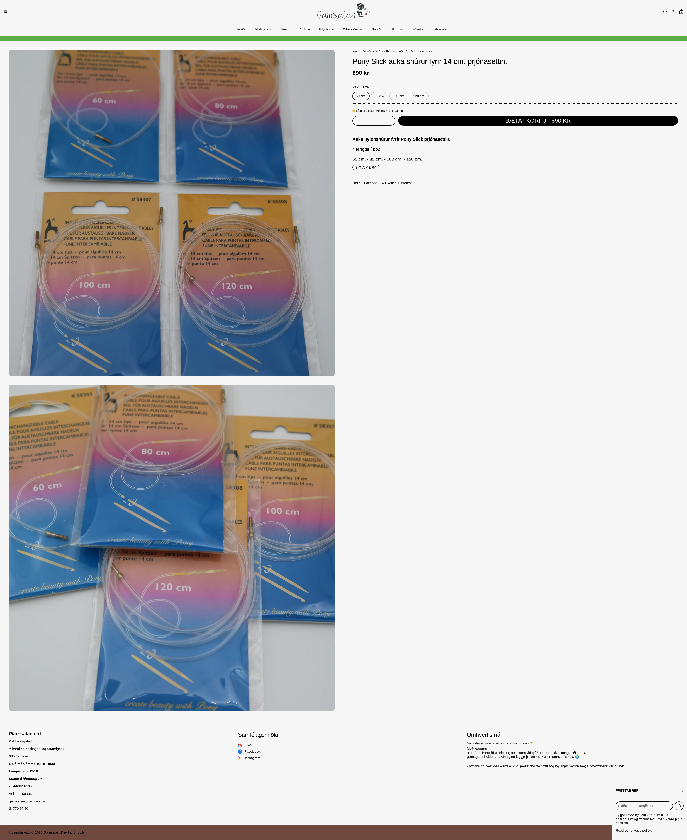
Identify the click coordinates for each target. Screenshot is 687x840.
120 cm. (419, 96)
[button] (4, 11)
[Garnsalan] (343, 12)
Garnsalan (51, 832)
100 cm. (399, 96)
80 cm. (379, 96)
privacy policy (640, 830)
